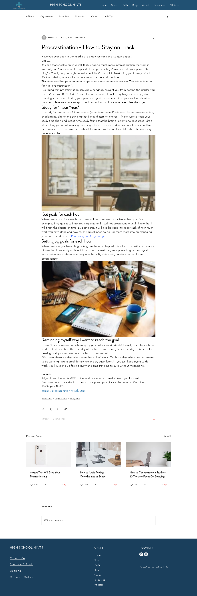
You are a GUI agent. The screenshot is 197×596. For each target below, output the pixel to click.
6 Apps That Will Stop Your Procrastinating (45, 474)
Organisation (46, 16)
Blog (96, 569)
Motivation (80, 16)
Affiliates (98, 584)
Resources (99, 579)
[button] (166, 16)
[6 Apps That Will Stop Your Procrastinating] (48, 454)
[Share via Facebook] (43, 409)
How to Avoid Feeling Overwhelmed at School (93, 474)
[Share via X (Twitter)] (50, 409)
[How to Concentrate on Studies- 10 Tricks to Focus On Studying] (148, 454)
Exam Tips (64, 16)
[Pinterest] (141, 554)
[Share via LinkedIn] (58, 409)
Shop (97, 560)
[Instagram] (146, 554)
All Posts (30, 16)
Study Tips (108, 16)
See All (167, 436)
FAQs (97, 564)
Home (97, 555)
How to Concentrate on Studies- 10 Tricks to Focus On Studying (148, 474)
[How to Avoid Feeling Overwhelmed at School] (98, 454)
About (97, 574)
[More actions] (153, 37)
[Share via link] (65, 409)
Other (94, 16)
